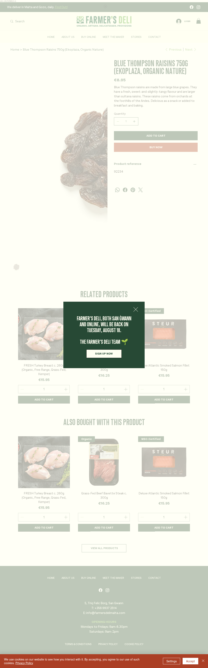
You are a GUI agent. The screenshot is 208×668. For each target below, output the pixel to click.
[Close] (203, 661)
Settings (171, 661)
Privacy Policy (24, 663)
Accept (190, 661)
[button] (135, 309)
